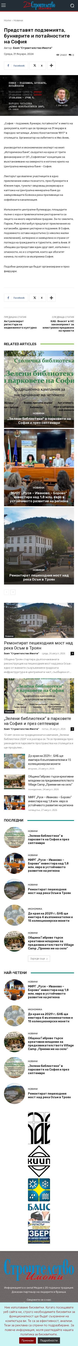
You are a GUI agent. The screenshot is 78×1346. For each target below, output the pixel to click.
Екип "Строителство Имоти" (32, 48)
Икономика (35, 909)
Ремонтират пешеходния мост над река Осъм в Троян (39, 577)
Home (7, 20)
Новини (18, 20)
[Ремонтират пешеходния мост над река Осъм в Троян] (39, 546)
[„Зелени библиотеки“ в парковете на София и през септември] (39, 389)
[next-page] (12, 592)
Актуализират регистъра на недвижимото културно (20, 324)
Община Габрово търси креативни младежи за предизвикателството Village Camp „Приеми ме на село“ (51, 780)
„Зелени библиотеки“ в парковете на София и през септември (39, 421)
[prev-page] (6, 592)
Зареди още (37, 958)
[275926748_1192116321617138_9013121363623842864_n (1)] (39, 1161)
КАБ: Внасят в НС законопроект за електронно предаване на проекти (58, 326)
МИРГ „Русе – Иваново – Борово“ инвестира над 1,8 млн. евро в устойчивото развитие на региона (39, 497)
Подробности (49, 1340)
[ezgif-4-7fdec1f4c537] (39, 1227)
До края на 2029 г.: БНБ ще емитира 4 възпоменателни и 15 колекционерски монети (49, 759)
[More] (51, 66)
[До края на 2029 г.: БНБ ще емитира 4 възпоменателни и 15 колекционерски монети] (14, 761)
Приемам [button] (28, 1340)
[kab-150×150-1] (39, 1128)
